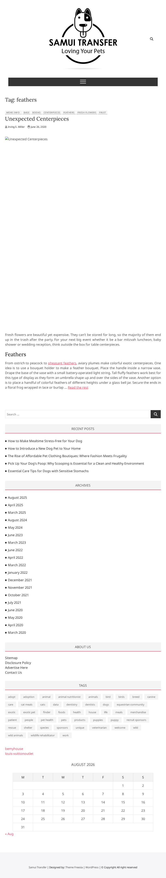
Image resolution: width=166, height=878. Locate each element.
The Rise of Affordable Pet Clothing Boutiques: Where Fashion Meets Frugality (67, 456)
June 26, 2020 (38, 127)
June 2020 (15, 610)
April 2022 (15, 557)
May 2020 (15, 617)
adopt (11, 697)
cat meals (26, 704)
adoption (28, 697)
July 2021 (14, 602)
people (29, 720)
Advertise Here (16, 667)
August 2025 (17, 497)
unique (80, 727)
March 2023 (17, 542)
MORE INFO (13, 112)
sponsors (62, 727)
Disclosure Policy (18, 662)
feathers (68, 112)
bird (108, 697)
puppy (115, 720)
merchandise (138, 712)
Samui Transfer (38, 867)
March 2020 (17, 632)
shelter (28, 727)
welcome (120, 727)
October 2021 (18, 595)
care (10, 704)
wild (135, 727)
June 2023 (15, 535)
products (79, 720)
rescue (12, 727)
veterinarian (99, 727)
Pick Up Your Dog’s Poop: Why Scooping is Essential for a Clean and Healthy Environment (76, 463)
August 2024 (17, 520)
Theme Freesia (74, 867)
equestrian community (130, 704)
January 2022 (18, 572)
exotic (11, 712)
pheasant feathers (62, 363)
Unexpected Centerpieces (37, 118)
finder (46, 712)
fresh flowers (87, 112)
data (56, 704)
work (66, 735)
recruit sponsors (136, 720)
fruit (102, 112)
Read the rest (78, 387)
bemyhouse (14, 748)
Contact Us (13, 672)
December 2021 (20, 580)
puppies (98, 720)
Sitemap (11, 658)
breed (135, 697)
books (36, 112)
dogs (106, 704)
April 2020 (15, 625)
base (26, 112)
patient (12, 720)
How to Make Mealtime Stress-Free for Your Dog (45, 441)
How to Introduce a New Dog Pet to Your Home (44, 448)
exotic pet (29, 712)
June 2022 (15, 550)
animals (93, 697)
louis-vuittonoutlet (19, 753)
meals (118, 712)
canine (151, 697)
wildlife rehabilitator (43, 735)
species (44, 727)
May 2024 (15, 527)
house (92, 712)
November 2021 (20, 587)
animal (46, 697)
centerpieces (52, 112)
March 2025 (17, 512)
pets (63, 720)
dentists (90, 704)
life (105, 712)
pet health (47, 720)
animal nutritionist (69, 697)
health (77, 712)
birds (121, 697)
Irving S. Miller (16, 127)
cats (42, 704)
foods (61, 712)
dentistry (71, 704)
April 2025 (15, 505)
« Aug (9, 834)
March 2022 (17, 565)
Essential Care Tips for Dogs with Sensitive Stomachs (48, 471)
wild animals (15, 735)
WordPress (92, 867)
